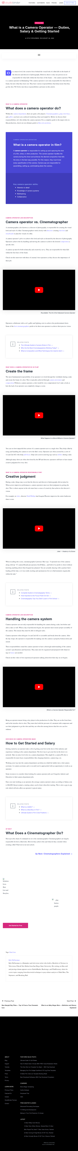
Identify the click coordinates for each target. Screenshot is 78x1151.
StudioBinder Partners (11, 1100)
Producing (39, 23)
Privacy (7, 1080)
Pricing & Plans (9, 1090)
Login (61, 3)
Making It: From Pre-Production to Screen (32, 1113)
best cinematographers (21, 326)
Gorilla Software (24, 1090)
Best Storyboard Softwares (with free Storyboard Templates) (37, 1077)
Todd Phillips (31, 496)
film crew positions (44, 123)
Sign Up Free (70, 3)
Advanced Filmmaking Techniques (29, 1106)
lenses (12, 653)
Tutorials (7, 1067)
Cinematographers (52, 114)
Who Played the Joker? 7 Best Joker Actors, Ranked (39, 1129)
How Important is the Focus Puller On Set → (36, 596)
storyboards (10, 234)
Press (6, 1074)
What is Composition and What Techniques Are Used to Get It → (42, 351)
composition (64, 241)
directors (50, 230)
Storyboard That (24, 1093)
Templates (7, 1070)
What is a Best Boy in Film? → (31, 810)
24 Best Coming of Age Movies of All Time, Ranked (38, 1133)
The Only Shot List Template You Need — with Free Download (37, 1067)
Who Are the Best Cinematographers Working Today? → (40, 348)
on (47, 38)
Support (7, 1064)
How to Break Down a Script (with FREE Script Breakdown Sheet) (38, 1064)
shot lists (62, 230)
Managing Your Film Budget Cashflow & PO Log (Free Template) (38, 1070)
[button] (39, 290)
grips (61, 114)
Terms (6, 1077)
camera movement (56, 380)
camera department (19, 114)
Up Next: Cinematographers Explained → (53, 853)
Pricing (54, 3)
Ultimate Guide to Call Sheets (28, 1060)
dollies (60, 454)
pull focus (27, 454)
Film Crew (12, 952)
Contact (7, 1103)
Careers (7, 1097)
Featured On (8, 1093)
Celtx (21, 1097)
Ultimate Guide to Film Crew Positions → (35, 813)
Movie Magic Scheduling (27, 1087)
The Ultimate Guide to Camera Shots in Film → (37, 345)
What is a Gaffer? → (28, 807)
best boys (67, 114)
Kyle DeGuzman (33, 38)
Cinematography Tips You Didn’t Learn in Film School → (40, 598)
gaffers (11, 117)
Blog (6, 1060)
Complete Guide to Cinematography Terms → (36, 593)
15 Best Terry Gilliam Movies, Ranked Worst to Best (38, 1126)
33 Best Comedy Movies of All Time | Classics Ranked (39, 1136)
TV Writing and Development (28, 1110)
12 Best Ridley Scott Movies (32, 1123)
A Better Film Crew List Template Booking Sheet (33, 1074)
